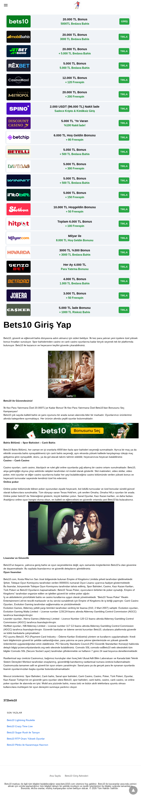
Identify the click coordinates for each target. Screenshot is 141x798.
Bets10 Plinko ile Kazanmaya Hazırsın (27, 744)
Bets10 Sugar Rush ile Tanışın (23, 732)
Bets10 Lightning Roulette (21, 720)
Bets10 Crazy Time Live (20, 726)
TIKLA (124, 36)
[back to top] (133, 790)
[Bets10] (77, 5)
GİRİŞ (124, 21)
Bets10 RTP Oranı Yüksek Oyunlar (26, 738)
